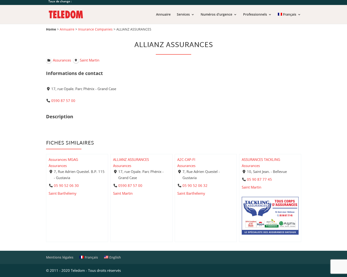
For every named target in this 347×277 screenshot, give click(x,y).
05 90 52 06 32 (194, 185)
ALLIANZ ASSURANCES (131, 159)
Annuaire (163, 15)
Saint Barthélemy (62, 193)
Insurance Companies (95, 29)
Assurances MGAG (63, 159)
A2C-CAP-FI (186, 159)
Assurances (58, 165)
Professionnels (255, 15)
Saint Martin (123, 193)
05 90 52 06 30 (66, 185)
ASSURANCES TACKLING (261, 159)
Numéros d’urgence (216, 15)
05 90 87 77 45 (259, 179)
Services (183, 15)
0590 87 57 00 (63, 100)
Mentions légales (59, 257)
